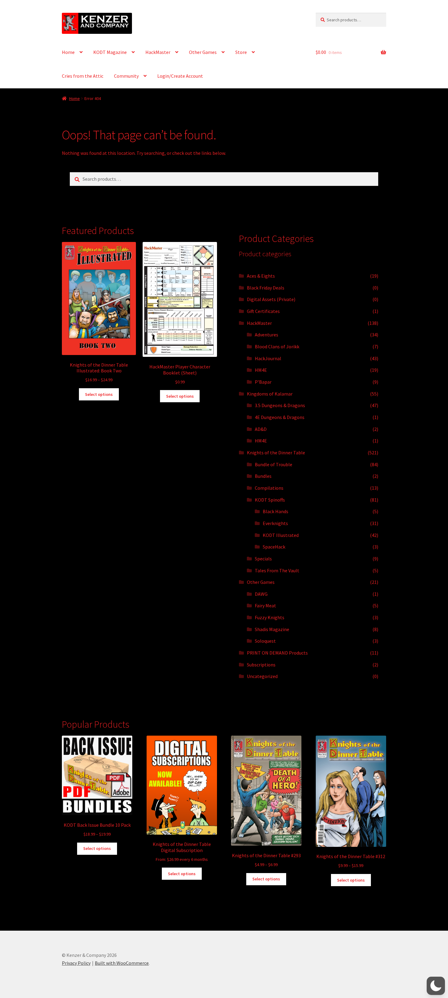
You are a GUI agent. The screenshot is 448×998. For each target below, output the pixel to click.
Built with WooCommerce (122, 963)
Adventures (266, 335)
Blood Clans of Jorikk (277, 346)
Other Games (203, 52)
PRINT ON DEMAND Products (277, 653)
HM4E (261, 370)
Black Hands (275, 511)
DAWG (261, 594)
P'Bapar (263, 382)
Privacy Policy (76, 963)
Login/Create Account (180, 76)
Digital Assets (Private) (271, 299)
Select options (99, 394)
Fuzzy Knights (269, 617)
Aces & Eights (261, 276)
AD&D (261, 429)
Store (241, 52)
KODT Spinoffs (270, 500)
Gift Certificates (263, 311)
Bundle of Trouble (273, 464)
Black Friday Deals (265, 288)
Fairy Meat (265, 605)
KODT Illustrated (281, 535)
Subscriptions (261, 665)
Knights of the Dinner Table (276, 452)
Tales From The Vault (277, 570)
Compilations (269, 488)
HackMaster (157, 52)
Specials (263, 559)
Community (126, 76)
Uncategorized (262, 676)
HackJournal (268, 358)
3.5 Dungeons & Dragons (280, 405)
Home (68, 52)
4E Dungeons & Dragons (279, 417)
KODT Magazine (110, 52)
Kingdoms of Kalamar (270, 394)
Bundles (263, 476)
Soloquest (265, 641)
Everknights (275, 523)
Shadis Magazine (272, 629)
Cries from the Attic (82, 76)
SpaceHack (274, 547)
